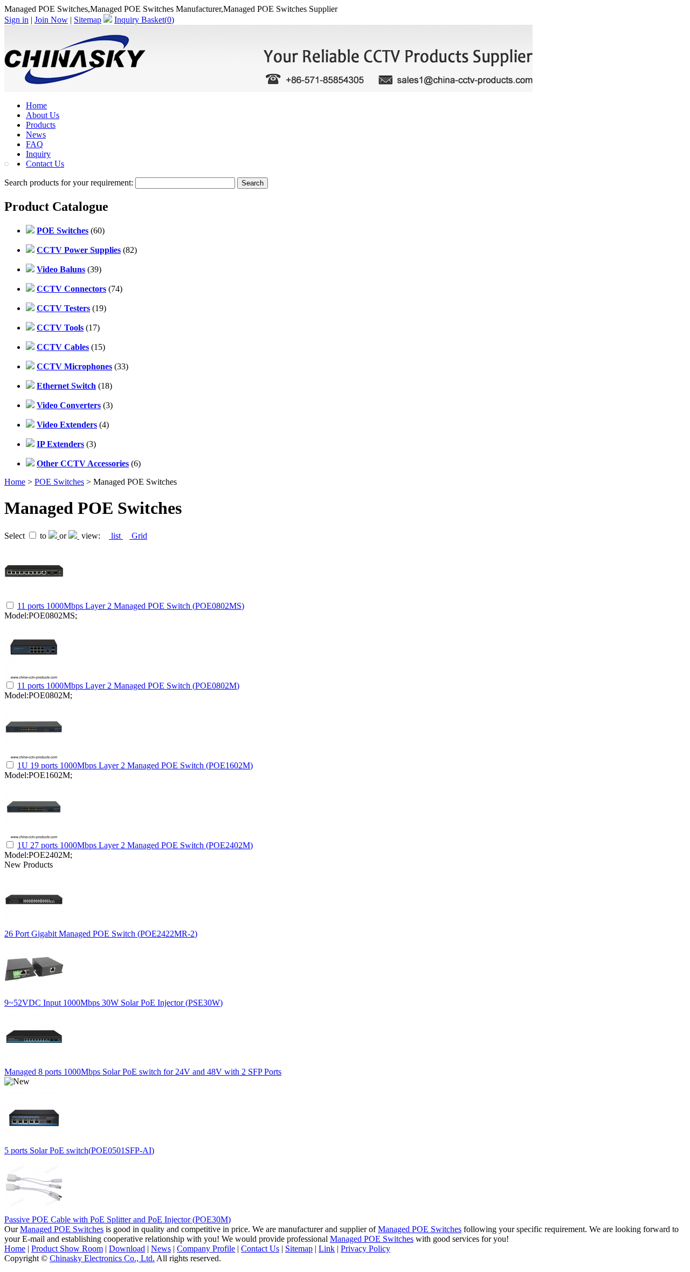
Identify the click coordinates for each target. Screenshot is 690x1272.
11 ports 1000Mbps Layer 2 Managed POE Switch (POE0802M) (128, 685)
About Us (42, 115)
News (36, 134)
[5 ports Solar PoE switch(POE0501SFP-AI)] (34, 1142)
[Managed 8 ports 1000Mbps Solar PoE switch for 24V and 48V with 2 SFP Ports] (34, 1064)
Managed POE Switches (62, 1229)
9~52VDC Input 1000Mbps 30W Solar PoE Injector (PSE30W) (113, 1002)
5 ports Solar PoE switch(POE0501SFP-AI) (79, 1150)
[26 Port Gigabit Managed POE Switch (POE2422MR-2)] (34, 926)
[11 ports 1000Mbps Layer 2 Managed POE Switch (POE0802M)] (34, 677)
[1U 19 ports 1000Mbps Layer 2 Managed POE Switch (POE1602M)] (34, 756)
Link (327, 1248)
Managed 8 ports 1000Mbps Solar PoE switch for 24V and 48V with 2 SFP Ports (142, 1071)
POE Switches (59, 481)
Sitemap (87, 19)
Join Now (51, 19)
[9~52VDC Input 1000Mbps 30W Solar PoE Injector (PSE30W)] (34, 995)
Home (36, 105)
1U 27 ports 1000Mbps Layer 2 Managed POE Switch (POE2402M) (135, 845)
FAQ (34, 144)
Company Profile (206, 1248)
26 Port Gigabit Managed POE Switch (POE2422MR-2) (100, 933)
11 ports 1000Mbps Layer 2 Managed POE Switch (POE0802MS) (130, 605)
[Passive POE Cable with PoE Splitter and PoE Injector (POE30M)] (34, 1211)
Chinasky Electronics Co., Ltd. (102, 1258)
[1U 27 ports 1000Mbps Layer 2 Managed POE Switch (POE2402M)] (34, 836)
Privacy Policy (365, 1248)
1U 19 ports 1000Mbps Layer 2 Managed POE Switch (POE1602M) (135, 765)
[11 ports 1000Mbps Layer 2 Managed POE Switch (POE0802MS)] (34, 597)
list (116, 535)
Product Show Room (67, 1248)
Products (41, 124)
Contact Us (45, 163)
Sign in (16, 19)
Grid (138, 535)
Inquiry (38, 154)
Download (127, 1248)
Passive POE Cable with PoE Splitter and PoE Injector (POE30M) (117, 1219)
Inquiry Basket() (144, 19)
